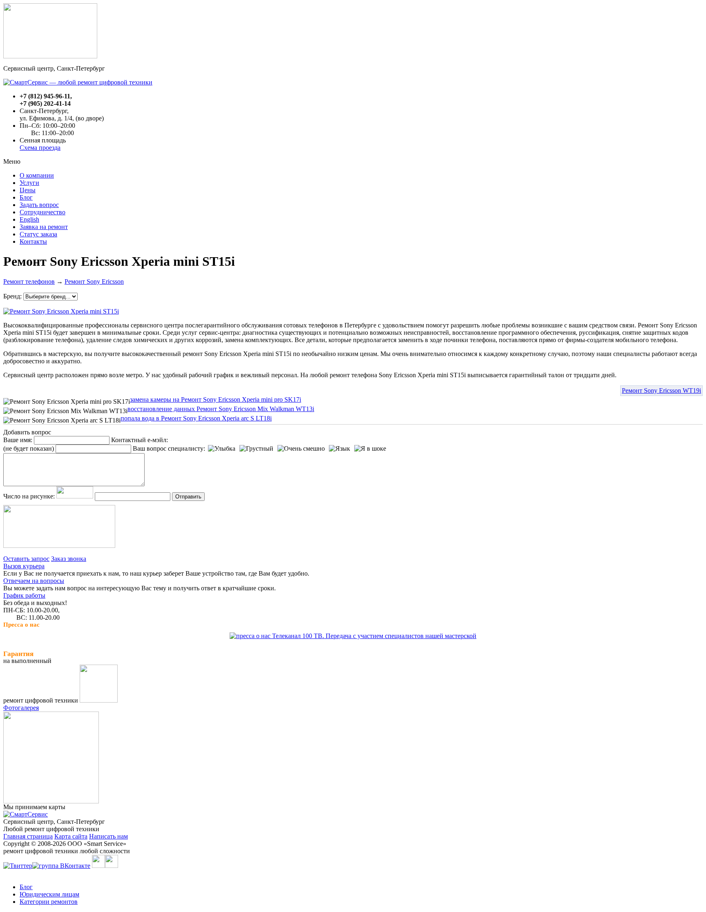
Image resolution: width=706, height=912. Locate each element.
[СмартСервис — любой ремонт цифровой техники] (77, 82)
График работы (24, 595)
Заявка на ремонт (44, 226)
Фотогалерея (21, 707)
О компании (37, 175)
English (29, 219)
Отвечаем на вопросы (33, 580)
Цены (28, 190)
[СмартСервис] (25, 814)
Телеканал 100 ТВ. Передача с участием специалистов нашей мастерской (373, 635)
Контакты (33, 241)
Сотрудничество (42, 212)
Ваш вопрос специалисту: (169, 448)
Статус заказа (38, 234)
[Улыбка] (221, 448)
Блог (26, 197)
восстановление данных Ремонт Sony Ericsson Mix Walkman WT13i (220, 408)
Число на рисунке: (29, 496)
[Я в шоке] (370, 448)
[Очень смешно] (301, 448)
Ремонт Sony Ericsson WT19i (661, 390)
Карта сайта (70, 836)
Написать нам (108, 836)
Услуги (29, 182)
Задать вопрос (39, 204)
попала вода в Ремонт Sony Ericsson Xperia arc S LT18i (196, 418)
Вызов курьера (24, 566)
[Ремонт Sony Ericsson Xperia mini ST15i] (61, 309)
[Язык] (339, 448)
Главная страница (28, 836)
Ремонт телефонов (29, 281)
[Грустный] (256, 448)
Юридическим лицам (49, 894)
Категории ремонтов (49, 901)
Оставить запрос (26, 558)
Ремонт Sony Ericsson (94, 281)
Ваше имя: (17, 439)
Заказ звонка (68, 558)
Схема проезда (40, 147)
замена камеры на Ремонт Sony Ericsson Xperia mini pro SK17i (215, 399)
